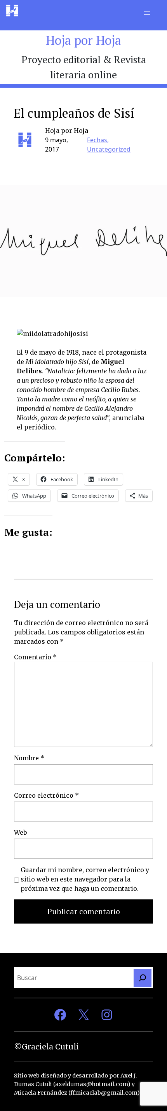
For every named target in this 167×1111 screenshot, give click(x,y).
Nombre (29, 758)
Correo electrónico (46, 795)
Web (20, 832)
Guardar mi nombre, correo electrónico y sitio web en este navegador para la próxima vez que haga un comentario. (85, 879)
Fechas (97, 140)
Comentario (35, 657)
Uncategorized (108, 149)
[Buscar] (142, 978)
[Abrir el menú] (146, 13)
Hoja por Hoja (83, 40)
